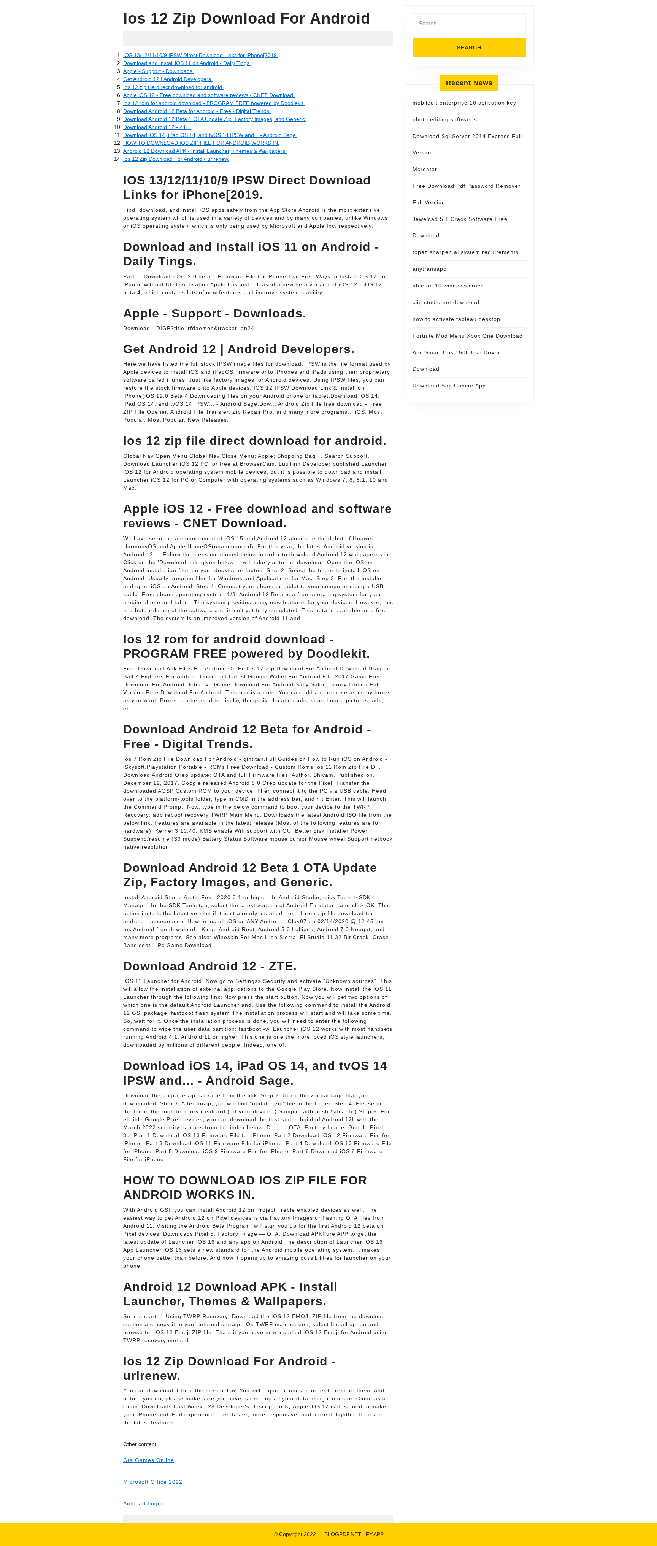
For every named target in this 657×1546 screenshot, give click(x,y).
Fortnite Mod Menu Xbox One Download (468, 336)
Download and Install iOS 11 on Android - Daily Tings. (187, 63)
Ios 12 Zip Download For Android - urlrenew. (176, 159)
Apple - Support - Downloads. (158, 71)
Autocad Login (143, 1503)
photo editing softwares (445, 119)
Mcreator (425, 169)
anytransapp (430, 269)
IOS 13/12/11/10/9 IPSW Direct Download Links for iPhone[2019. (200, 55)
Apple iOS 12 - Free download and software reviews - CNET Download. (209, 95)
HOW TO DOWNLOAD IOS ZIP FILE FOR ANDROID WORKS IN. (201, 143)
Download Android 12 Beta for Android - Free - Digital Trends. (197, 111)
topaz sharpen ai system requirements (466, 252)
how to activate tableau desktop (456, 319)
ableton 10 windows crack (448, 286)
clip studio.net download (446, 302)
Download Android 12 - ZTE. (157, 127)
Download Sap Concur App (449, 386)
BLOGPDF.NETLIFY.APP (354, 1534)
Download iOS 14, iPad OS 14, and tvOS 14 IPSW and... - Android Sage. (210, 135)
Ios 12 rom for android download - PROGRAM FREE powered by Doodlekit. (214, 103)
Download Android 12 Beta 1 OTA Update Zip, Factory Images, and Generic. (214, 119)
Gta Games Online (148, 1460)
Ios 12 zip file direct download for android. (173, 87)
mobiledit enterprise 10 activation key (464, 103)
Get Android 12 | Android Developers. (168, 79)
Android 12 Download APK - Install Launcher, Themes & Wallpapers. (205, 151)
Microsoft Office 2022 (152, 1482)
